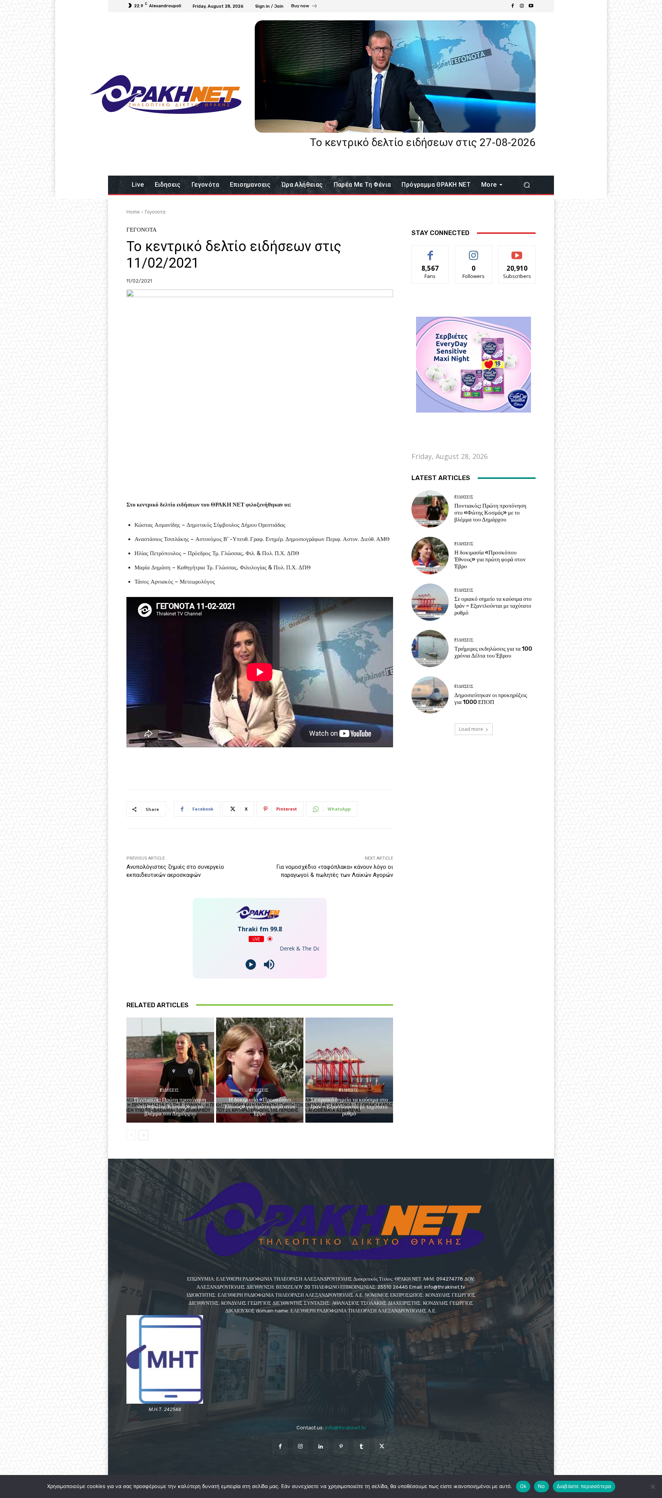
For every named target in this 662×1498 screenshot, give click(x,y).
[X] (381, 1446)
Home (133, 212)
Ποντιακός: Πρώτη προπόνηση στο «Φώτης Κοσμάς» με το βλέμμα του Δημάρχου (170, 1106)
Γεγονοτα (155, 212)
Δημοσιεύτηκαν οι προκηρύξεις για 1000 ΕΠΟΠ (490, 698)
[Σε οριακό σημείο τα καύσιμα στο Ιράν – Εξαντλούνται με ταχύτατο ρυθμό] (349, 1070)
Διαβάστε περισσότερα (584, 1486)
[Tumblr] (361, 1446)
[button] (527, 185)
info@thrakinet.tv (345, 1428)
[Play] (250, 964)
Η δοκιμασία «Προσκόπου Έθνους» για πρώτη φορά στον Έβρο (259, 1106)
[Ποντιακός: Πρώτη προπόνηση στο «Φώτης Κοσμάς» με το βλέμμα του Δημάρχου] (170, 1070)
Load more (471, 729)
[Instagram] (521, 6)
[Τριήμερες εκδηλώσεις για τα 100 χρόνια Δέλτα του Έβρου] (430, 648)
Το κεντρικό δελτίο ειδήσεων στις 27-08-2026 (423, 142)
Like (430, 251)
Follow (474, 251)
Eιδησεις (169, 1090)
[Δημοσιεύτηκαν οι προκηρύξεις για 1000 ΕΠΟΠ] (430, 695)
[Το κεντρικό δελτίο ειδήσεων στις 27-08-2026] (395, 76)
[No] (652, 1486)
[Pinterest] (341, 1446)
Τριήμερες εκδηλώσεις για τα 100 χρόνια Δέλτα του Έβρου (493, 652)
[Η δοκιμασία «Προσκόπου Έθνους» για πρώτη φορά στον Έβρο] (260, 1070)
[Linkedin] (320, 1446)
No (541, 1486)
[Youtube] (531, 6)
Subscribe (517, 251)
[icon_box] (304, 7)
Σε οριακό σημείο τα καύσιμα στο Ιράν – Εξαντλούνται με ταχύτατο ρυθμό (349, 1106)
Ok (523, 1486)
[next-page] (143, 1135)
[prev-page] (131, 1135)
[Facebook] (512, 6)
